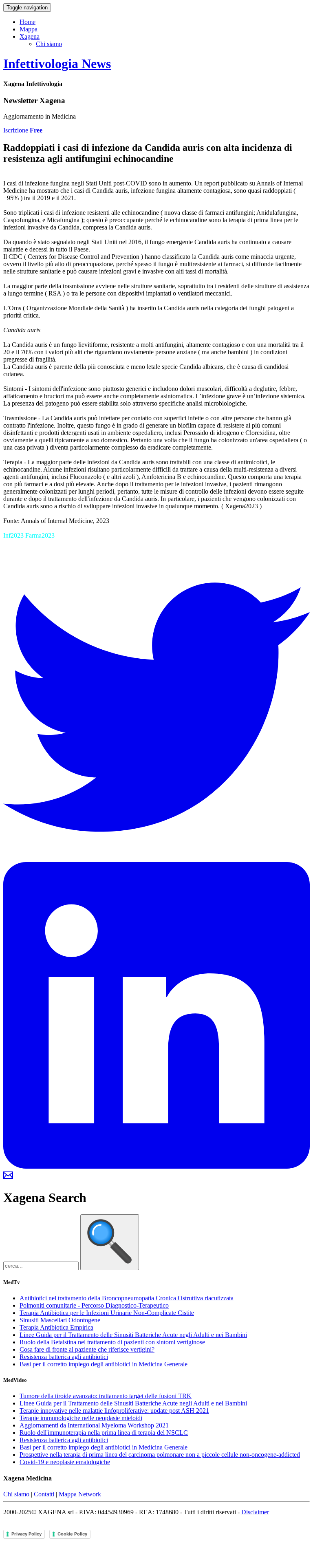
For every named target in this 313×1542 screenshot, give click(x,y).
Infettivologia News (57, 63)
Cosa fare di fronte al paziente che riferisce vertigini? (87, 1349)
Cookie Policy (72, 1534)
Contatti (44, 1494)
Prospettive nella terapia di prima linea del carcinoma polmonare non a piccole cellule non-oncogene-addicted (160, 1454)
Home (27, 21)
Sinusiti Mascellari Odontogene (60, 1320)
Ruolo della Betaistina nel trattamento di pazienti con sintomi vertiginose (112, 1342)
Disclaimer (255, 1512)
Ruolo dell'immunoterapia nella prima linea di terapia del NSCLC (104, 1432)
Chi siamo (49, 43)
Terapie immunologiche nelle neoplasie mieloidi (81, 1417)
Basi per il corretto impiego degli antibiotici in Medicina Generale (103, 1364)
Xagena (30, 36)
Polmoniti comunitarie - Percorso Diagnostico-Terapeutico (94, 1305)
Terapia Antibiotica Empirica (56, 1327)
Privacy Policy (26, 1534)
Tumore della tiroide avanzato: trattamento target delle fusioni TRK (106, 1395)
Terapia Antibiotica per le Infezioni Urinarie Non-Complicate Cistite (107, 1312)
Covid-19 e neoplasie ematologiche (65, 1461)
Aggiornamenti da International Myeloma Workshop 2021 (94, 1425)
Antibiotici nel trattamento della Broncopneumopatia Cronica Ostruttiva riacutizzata (127, 1298)
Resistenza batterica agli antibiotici (64, 1356)
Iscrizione (22, 130)
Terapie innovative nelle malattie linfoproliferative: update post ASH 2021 (114, 1410)
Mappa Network (80, 1494)
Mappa (28, 29)
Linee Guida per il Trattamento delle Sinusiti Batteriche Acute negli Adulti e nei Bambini (133, 1334)
